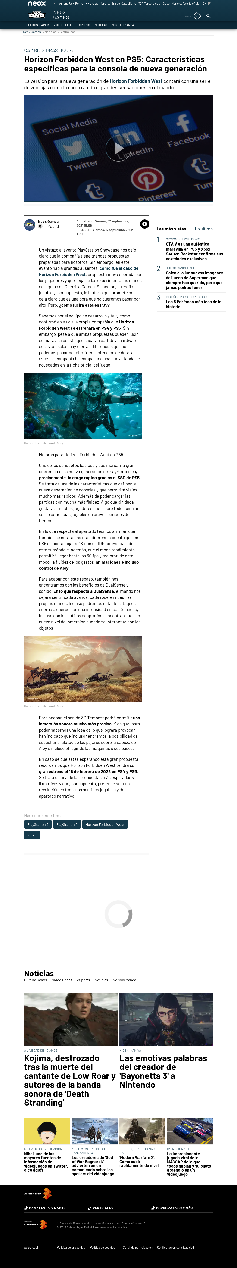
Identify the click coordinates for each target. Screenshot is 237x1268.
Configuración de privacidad (175, 1247)
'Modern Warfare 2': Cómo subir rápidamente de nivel (139, 1162)
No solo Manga (123, 25)
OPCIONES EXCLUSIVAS (183, 239)
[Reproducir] (118, 148)
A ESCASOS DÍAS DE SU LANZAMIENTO (88, 1151)
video (32, 835)
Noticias (101, 25)
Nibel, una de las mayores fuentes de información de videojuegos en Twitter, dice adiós (46, 1162)
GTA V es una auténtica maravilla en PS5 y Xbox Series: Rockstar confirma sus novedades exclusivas (194, 251)
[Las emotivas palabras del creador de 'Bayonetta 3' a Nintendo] (166, 1019)
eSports (83, 25)
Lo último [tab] (204, 228)
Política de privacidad (71, 1247)
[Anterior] (54, 4)
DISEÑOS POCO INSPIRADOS (186, 297)
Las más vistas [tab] (171, 228)
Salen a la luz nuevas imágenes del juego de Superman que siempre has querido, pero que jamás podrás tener (194, 280)
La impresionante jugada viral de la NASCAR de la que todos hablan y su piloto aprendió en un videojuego (189, 1164)
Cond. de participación (138, 1247)
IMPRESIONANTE (179, 1149)
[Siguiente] (209, 4)
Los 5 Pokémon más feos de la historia (193, 304)
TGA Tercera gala (149, 3)
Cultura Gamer (37, 25)
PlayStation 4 (67, 824)
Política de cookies (102, 1247)
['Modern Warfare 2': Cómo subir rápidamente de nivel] (142, 1131)
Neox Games (32, 32)
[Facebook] (40, 226)
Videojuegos (63, 25)
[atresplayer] (191, 16)
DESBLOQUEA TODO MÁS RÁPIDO (137, 1151)
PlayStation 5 (38, 824)
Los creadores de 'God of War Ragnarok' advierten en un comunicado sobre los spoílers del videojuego (93, 1166)
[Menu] (208, 25)
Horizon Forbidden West (105, 824)
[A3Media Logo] (38, 1198)
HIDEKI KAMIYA (130, 1050)
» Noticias (49, 32)
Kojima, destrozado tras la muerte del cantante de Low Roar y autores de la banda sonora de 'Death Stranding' (70, 1079)
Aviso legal (31, 1247)
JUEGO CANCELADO (180, 268)
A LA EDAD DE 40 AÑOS (40, 1050)
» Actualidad (67, 32)
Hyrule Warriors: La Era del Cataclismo (110, 3)
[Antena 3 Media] (38, 1225)
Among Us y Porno (71, 3)
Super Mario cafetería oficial (181, 3)
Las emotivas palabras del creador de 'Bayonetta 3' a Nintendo (163, 1071)
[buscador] (208, 16)
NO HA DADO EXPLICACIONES (45, 1149)
